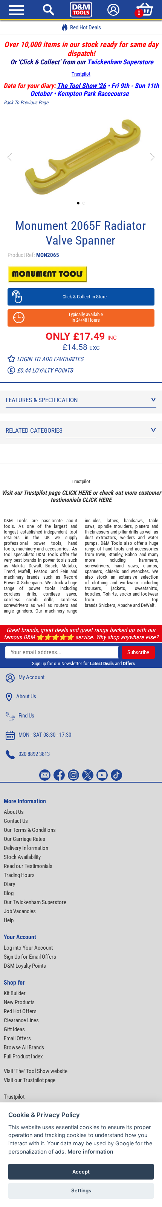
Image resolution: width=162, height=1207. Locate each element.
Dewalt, (36, 566)
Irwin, (101, 554)
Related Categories (34, 430)
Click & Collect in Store (81, 296)
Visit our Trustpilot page (29, 1080)
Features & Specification (42, 400)
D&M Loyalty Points (25, 965)
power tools (47, 543)
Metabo (68, 566)
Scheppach (31, 582)
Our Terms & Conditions (30, 830)
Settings (81, 1190)
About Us (26, 696)
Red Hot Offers (20, 1011)
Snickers (107, 605)
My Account (31, 677)
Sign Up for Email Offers (30, 956)
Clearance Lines (21, 1020)
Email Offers (17, 1038)
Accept (81, 1172)
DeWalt (147, 605)
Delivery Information (26, 848)
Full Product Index (23, 1056)
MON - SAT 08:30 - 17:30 (44, 734)
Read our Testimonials (28, 866)
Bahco (131, 554)
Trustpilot (81, 74)
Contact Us (16, 821)
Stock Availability (22, 857)
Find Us (26, 715)
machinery (26, 549)
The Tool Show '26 (81, 86)
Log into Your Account (28, 947)
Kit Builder (15, 993)
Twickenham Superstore (120, 62)
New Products (19, 1002)
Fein (64, 571)
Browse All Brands (24, 1047)
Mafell (24, 571)
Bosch (51, 566)
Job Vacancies (20, 911)
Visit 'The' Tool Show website (35, 1071)
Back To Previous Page (26, 102)
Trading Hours (19, 875)
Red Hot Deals (85, 27)
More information (90, 1151)
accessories (57, 549)
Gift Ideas (14, 1029)
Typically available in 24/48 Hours (81, 317)
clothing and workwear (115, 582)
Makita (17, 566)
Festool (41, 571)
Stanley (115, 554)
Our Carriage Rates (24, 839)
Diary (9, 884)
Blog (9, 893)
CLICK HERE (76, 492)
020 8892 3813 (34, 754)
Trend (9, 571)
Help (9, 920)
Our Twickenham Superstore (35, 902)
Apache (125, 605)
